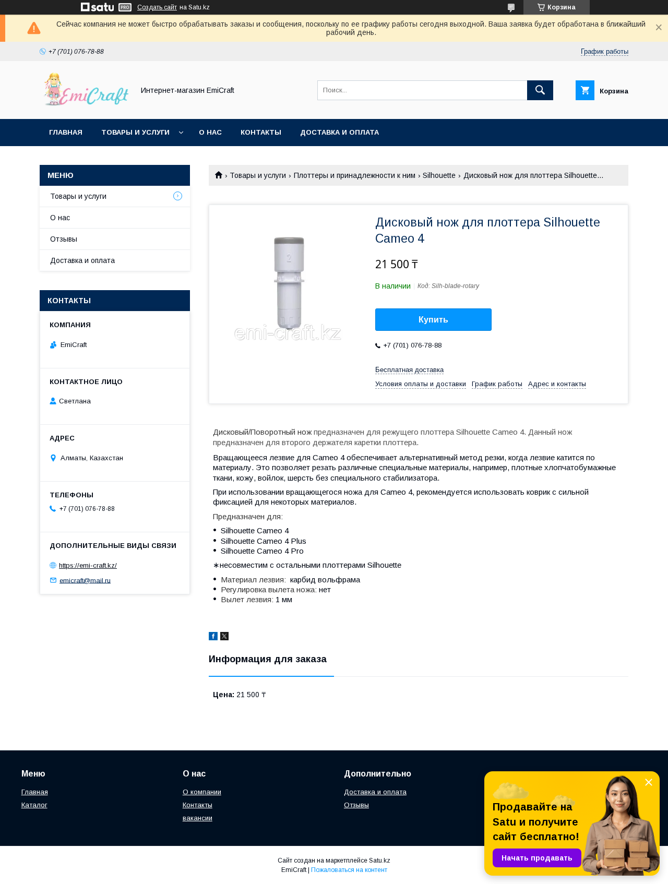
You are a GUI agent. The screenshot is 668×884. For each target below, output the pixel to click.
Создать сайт (157, 7)
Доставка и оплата (339, 132)
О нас (210, 132)
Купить (433, 319)
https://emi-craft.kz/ (88, 565)
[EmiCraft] (84, 105)
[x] (224, 638)
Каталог (34, 805)
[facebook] (213, 638)
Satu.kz (379, 860)
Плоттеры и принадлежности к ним (354, 175)
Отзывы (63, 239)
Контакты (261, 132)
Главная (65, 132)
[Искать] (540, 90)
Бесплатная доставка (409, 370)
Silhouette (439, 175)
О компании (202, 792)
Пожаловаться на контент (349, 870)
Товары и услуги (135, 132)
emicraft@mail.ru (85, 580)
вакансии (197, 818)
